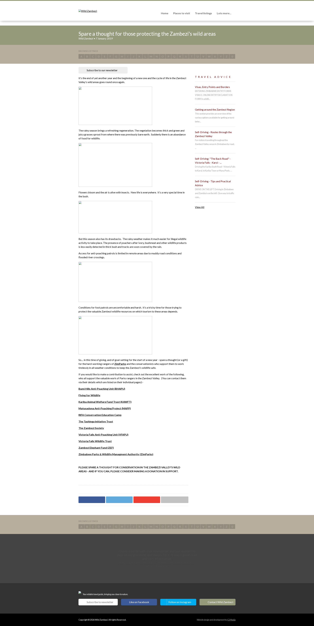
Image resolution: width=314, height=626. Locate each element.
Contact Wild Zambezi (220, 602)
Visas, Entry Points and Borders (212, 86)
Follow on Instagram (179, 602)
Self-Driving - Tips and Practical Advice (213, 183)
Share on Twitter (119, 499)
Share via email (174, 499)
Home (164, 13)
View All (199, 207)
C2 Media (231, 619)
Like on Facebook (139, 602)
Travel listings (203, 13)
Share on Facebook (91, 499)
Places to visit (181, 13)
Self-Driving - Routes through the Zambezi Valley (213, 134)
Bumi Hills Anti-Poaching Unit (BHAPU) (101, 388)
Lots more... (224, 13)
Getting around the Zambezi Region (215, 109)
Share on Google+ (146, 499)
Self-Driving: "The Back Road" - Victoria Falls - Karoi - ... (213, 160)
